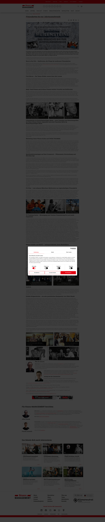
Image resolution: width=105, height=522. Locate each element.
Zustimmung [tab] (36, 252)
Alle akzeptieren (68, 272)
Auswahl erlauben (52, 272)
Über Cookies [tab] (69, 252)
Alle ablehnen (36, 272)
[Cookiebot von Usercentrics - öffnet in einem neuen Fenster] (71, 248)
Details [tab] (52, 252)
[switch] (46, 268)
